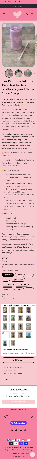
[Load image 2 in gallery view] (18, 73)
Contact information (19, 456)
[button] (4, 14)
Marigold (7, 289)
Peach (19, 275)
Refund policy (16, 450)
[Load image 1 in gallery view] (9, 73)
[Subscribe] (30, 415)
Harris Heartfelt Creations (17, 447)
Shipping (4, 261)
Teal (6, 280)
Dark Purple (21, 284)
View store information (13, 373)
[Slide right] (34, 74)
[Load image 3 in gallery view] (28, 73)
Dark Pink (7, 284)
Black (29, 289)
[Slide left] (2, 74)
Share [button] (6, 379)
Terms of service (13, 453)
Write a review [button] (18, 401)
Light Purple (18, 280)
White (19, 289)
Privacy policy (27, 450)
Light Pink (8, 275)
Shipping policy (26, 453)
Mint (29, 275)
